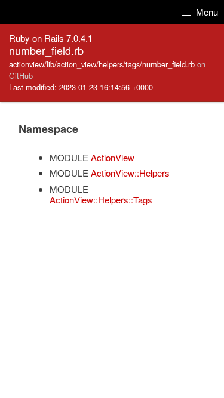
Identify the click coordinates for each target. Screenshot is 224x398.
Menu (206, 11)
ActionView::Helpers (130, 172)
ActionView (112, 157)
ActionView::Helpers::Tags (101, 199)
